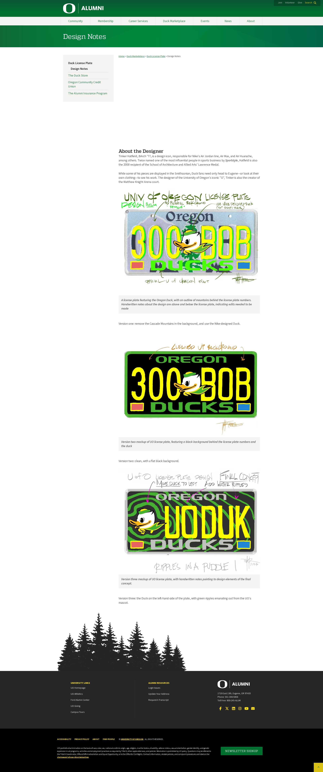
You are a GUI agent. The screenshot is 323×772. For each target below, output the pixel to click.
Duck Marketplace (174, 21)
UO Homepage (78, 688)
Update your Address (158, 694)
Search (308, 2)
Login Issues (154, 688)
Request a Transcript (158, 700)
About (251, 21)
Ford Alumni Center (80, 700)
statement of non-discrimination (73, 757)
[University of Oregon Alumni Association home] (83, 8)
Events (205, 21)
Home (122, 56)
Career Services (138, 21)
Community (75, 21)
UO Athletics (77, 694)
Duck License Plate (156, 56)
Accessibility (64, 739)
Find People (109, 739)
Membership (105, 21)
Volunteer (290, 2)
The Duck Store (78, 75)
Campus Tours (77, 712)
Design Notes (79, 69)
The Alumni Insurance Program (87, 93)
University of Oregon (132, 739)
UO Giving (75, 706)
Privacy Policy (82, 739)
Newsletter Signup (241, 750)
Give (300, 2)
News (228, 21)
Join (280, 2)
